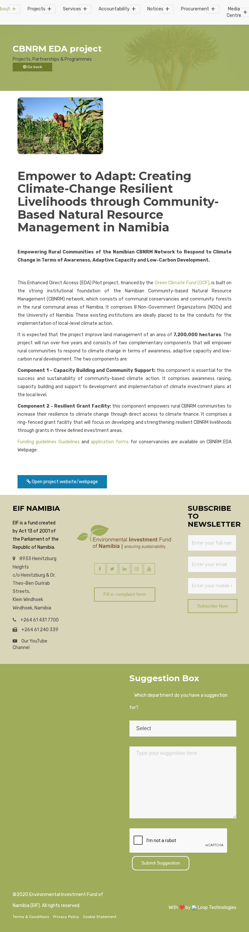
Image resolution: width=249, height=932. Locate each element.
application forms (110, 442)
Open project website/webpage (64, 481)
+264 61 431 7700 (39, 620)
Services (72, 9)
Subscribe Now (212, 605)
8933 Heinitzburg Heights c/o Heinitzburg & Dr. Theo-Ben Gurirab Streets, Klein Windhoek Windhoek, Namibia (34, 583)
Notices (155, 9)
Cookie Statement (99, 916)
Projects (36, 9)
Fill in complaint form (124, 594)
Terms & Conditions (31, 916)
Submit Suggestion (160, 862)
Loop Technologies (216, 907)
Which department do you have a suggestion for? (178, 701)
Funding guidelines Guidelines (49, 442)
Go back (34, 67)
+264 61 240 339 (39, 629)
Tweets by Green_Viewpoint (43, 679)
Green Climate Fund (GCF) (182, 283)
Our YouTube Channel (30, 644)
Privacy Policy (66, 916)
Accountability (114, 9)
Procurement (195, 9)
